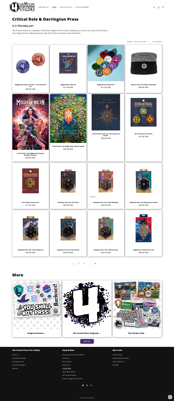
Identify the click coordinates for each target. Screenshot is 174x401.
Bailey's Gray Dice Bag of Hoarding (143, 84)
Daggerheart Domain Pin (106, 84)
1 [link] (73, 264)
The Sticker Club (136, 333)
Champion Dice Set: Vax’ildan (68, 202)
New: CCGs (66, 365)
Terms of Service (118, 362)
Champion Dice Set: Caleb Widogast (105, 202)
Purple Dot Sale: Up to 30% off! (73, 355)
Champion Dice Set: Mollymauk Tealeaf (143, 202)
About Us (15, 355)
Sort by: (129, 42)
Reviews (15, 368)
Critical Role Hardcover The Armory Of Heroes (106, 134)
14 (95, 263)
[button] (44, 7)
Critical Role (66, 368)
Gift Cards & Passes (69, 375)
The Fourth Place (89, 398)
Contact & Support (18, 365)
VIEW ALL (87, 341)
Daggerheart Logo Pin (68, 84)
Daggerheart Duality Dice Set (143, 250)
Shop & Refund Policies (121, 358)
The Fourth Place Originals (86, 333)
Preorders (65, 358)
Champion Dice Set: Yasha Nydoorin (30, 250)
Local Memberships (19, 358)
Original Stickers (35, 333)
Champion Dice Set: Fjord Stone (68, 250)
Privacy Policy (117, 355)
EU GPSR (116, 365)
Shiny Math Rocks (68, 372)
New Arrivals (66, 362)
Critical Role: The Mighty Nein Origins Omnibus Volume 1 (30, 154)
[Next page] (100, 263)
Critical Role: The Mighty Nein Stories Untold (68, 146)
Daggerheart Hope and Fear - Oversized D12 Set (30, 85)
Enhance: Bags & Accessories (72, 379)
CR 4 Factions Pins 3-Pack (143, 134)
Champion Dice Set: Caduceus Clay (106, 250)
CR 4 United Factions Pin (30, 202)
